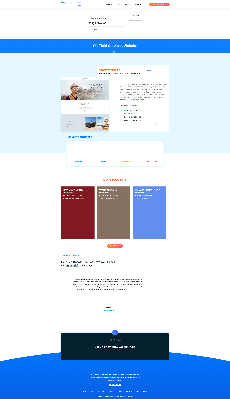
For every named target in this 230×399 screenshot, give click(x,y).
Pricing (118, 4)
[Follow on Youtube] (119, 385)
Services (109, 4)
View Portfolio (115, 246)
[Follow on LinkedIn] (116, 385)
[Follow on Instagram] (113, 385)
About (92, 391)
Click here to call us (159, 4)
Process (110, 391)
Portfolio (128, 4)
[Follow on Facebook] (110, 385)
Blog (137, 391)
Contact (138, 4)
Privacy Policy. (129, 396)
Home (84, 391)
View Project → (78, 223)
